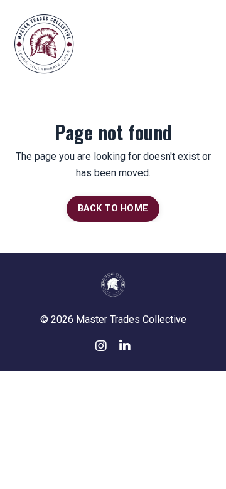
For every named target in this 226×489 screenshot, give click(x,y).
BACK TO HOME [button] (113, 208)
